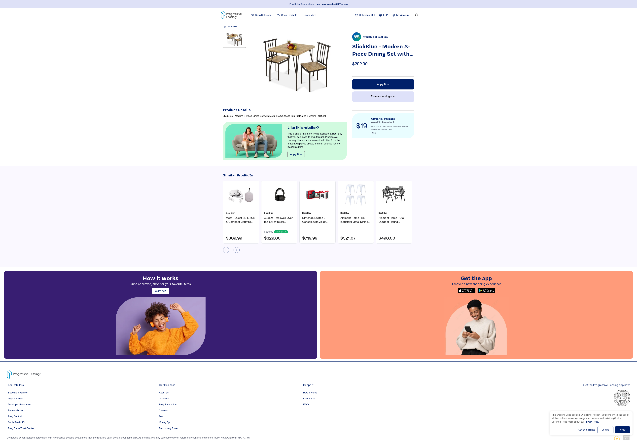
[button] (241, 212)
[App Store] (466, 290)
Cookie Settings (586, 429)
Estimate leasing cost (383, 96)
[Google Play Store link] (486, 290)
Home (225, 27)
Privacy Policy (592, 421)
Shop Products (289, 15)
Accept (622, 429)
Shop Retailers (263, 15)
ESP (385, 15)
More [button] (374, 133)
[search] (417, 15)
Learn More (310, 15)
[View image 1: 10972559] (234, 39)
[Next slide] (236, 250)
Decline (605, 429)
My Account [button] (402, 15)
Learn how (160, 290)
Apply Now (296, 154)
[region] (160, 315)
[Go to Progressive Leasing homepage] (24, 373)
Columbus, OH (367, 15)
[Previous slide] (226, 250)
